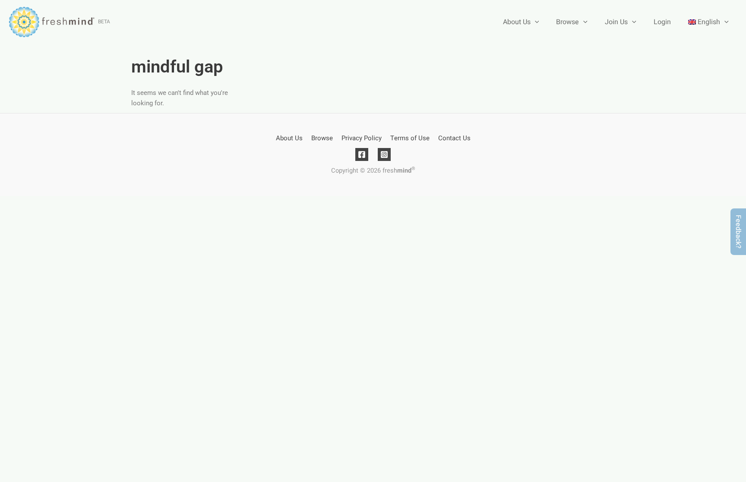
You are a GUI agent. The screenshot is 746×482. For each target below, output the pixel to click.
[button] (738, 231)
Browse (567, 22)
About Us (517, 22)
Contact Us (454, 138)
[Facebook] (361, 154)
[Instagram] (384, 154)
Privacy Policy (361, 138)
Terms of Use (410, 138)
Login (662, 22)
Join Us (616, 22)
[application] (535, 22)
